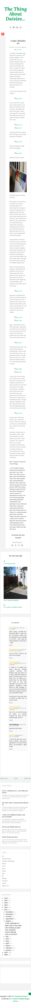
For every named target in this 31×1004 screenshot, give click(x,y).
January (9, 950)
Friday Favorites (6, 858)
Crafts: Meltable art (12, 923)
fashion (4, 871)
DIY (3, 856)
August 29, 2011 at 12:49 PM (17, 708)
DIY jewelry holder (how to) (11, 827)
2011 (6, 910)
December (9, 912)
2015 (6, 900)
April (7, 943)
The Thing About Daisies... (15, 14)
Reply (11, 645)
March (8, 946)
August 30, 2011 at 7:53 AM (17, 725)
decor (3, 868)
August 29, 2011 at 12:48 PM (17, 664)
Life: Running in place (13, 928)
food (3, 873)
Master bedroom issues (10, 837)
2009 (6, 955)
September (10, 919)
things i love (5, 886)
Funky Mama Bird (14, 649)
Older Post (27, 778)
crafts (3, 866)
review (4, 883)
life (3, 876)
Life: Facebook (10, 930)
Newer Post (4, 778)
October (9, 916)
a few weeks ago (20, 53)
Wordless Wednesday (8, 861)
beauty (4, 863)
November (10, 914)
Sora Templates (14, 999)
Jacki (10, 628)
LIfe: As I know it (11, 934)
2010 (6, 952)
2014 (6, 903)
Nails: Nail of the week (13, 925)
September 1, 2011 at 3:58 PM (16, 735)
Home (16, 778)
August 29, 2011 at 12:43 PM (17, 650)
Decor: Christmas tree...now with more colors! (15, 792)
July (7, 936)
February (9, 948)
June (7, 939)
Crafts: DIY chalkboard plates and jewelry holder (13, 816)
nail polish (4, 881)
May (7, 941)
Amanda (12, 735)
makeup (4, 878)
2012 (6, 907)
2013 (6, 905)
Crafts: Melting (10, 932)
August (8, 921)
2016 (6, 898)
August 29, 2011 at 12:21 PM (16, 628)
